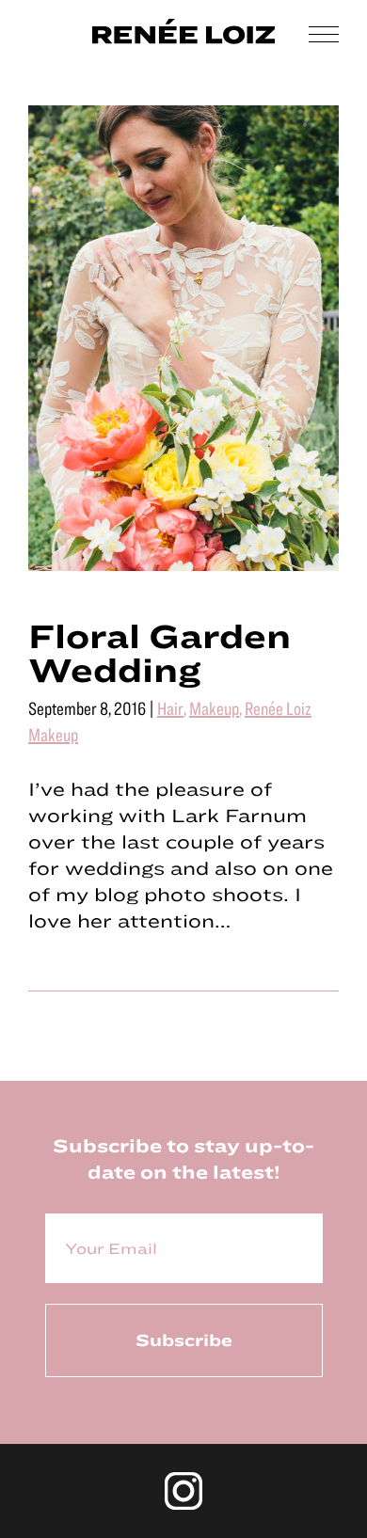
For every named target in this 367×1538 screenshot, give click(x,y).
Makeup (214, 708)
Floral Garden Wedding (159, 652)
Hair (170, 708)
